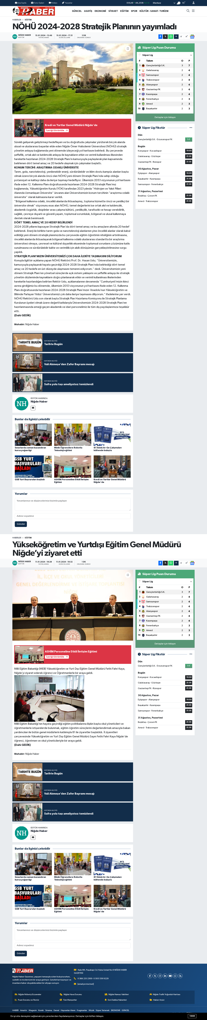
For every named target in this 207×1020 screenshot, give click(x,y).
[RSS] (180, 976)
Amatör (23, 1010)
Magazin (33, 1010)
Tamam (192, 1016)
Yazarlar (68, 3)
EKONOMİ (100, 11)
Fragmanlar (82, 1010)
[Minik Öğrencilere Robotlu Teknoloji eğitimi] (72, 434)
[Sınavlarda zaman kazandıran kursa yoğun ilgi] (33, 434)
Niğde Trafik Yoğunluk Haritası (166, 994)
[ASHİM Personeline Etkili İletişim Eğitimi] (72, 466)
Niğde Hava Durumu (73, 994)
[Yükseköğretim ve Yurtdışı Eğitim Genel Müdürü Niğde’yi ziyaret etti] (72, 605)
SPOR (134, 11)
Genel (56, 1010)
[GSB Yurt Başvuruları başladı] (33, 466)
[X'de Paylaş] (165, 36)
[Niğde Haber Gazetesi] (33, 11)
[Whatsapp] (175, 976)
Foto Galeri (39, 3)
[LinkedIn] (165, 976)
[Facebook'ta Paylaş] (160, 36)
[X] (155, 976)
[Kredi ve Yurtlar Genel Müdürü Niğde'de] (112, 466)
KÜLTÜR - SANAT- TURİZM (154, 11)
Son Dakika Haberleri (117, 1000)
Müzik (91, 1010)
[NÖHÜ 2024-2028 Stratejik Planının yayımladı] (72, 78)
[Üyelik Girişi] (192, 3)
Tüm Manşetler (70, 1000)
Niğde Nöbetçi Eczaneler (29, 994)
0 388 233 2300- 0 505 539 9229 (93, 978)
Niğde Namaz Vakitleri (119, 994)
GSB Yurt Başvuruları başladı (30, 479)
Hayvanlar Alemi (68, 1010)
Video (54, 3)
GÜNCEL (77, 11)
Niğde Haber (39, 401)
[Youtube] (170, 976)
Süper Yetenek (102, 1010)
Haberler (16, 20)
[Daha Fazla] (176, 36)
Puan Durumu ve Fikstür (28, 1000)
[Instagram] (160, 976)
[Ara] (188, 11)
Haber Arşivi (158, 1000)
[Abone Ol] (192, 37)
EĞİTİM (124, 11)
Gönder (21, 524)
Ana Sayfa (21, 3)
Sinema (48, 1010)
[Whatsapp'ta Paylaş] (170, 36)
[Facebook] (150, 976)
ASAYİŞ (88, 11)
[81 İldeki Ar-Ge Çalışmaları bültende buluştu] (112, 434)
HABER (15, 1010)
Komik (41, 1010)
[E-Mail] (33, 408)
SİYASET (113, 11)
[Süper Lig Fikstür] (191, 128)
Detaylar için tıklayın (165, 117)
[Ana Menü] (193, 11)
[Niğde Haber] (21, 403)
